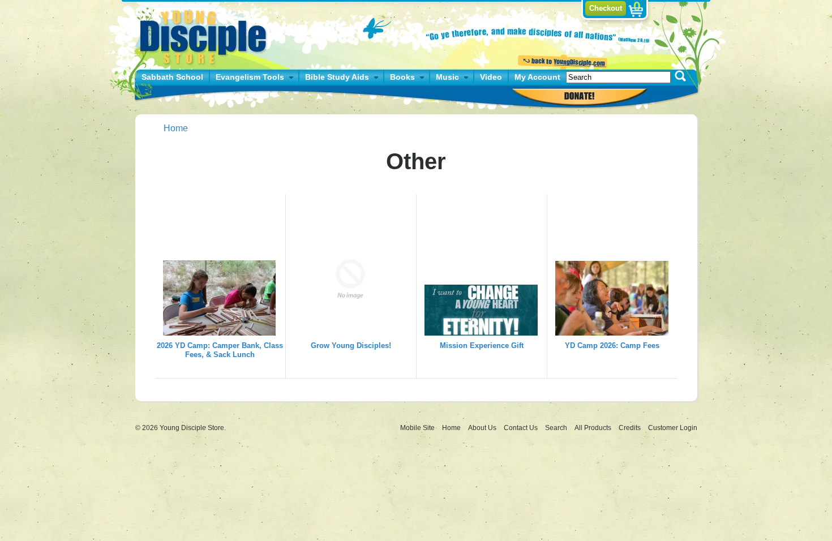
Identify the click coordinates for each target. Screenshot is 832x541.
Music (447, 76)
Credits (630, 428)
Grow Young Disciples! (351, 345)
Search (557, 428)
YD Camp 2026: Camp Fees (612, 345)
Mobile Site (417, 428)
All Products (593, 428)
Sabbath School (172, 76)
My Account (537, 76)
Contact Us (521, 428)
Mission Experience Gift (482, 345)
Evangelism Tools (250, 76)
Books (402, 76)
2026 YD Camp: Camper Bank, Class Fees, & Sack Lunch (220, 350)
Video (491, 76)
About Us (483, 428)
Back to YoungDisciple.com (561, 60)
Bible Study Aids (337, 76)
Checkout (605, 8)
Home (176, 128)
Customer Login (672, 428)
